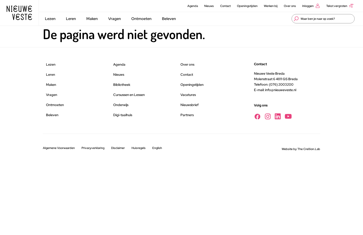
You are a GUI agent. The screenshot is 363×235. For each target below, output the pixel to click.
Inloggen (308, 6)
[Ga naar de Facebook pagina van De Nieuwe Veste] (257, 116)
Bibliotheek (121, 84)
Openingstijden (247, 6)
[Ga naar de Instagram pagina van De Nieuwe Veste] (268, 116)
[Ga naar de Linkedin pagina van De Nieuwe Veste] (278, 116)
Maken (92, 18)
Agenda (192, 6)
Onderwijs (120, 105)
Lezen (50, 18)
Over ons (290, 6)
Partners (187, 115)
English (157, 148)
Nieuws (209, 6)
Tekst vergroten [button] (336, 6)
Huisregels (139, 148)
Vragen (114, 18)
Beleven (169, 18)
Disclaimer (118, 148)
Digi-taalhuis (122, 115)
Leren (71, 18)
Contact (225, 6)
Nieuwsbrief (189, 105)
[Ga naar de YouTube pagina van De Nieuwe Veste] (288, 116)
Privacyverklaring (93, 148)
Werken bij (271, 6)
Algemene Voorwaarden (59, 148)
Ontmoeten (141, 18)
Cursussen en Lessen (129, 95)
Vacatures (188, 95)
